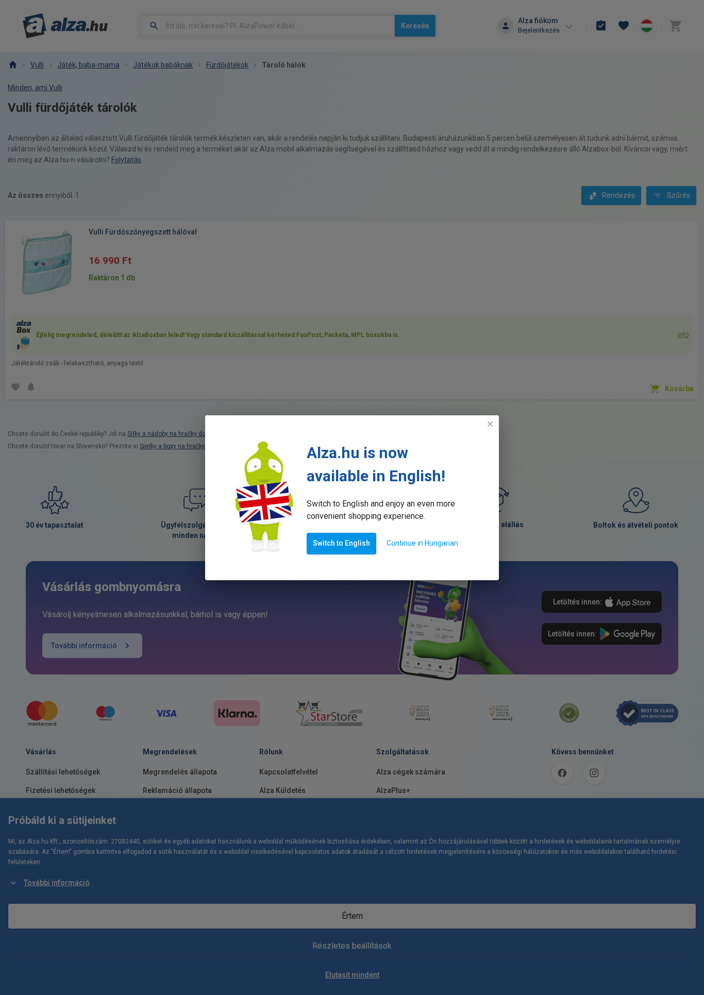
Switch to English (341, 543)
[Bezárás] (490, 424)
